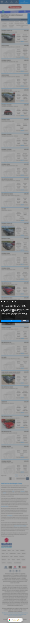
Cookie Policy (19, 311)
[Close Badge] (22, 618)
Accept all (11, 320)
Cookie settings (25, 320)
